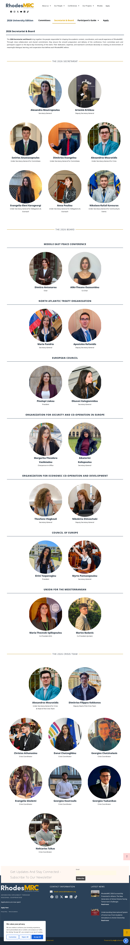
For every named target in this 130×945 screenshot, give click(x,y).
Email (77, 869)
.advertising (119, 940)
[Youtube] (21, 11)
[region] (25, 931)
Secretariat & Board (64, 20)
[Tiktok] (27, 11)
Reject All (25, 937)
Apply (108, 6)
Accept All (37, 937)
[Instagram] (14, 11)
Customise (12, 937)
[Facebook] (11, 11)
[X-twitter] (17, 11)
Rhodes (100, 6)
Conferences (72, 6)
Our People (58, 6)
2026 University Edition (20, 20)
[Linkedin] (24, 11)
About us (45, 6)
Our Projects (87, 6)
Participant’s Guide (87, 20)
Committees (44, 20)
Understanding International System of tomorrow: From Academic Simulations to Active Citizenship (114, 915)
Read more (105, 904)
